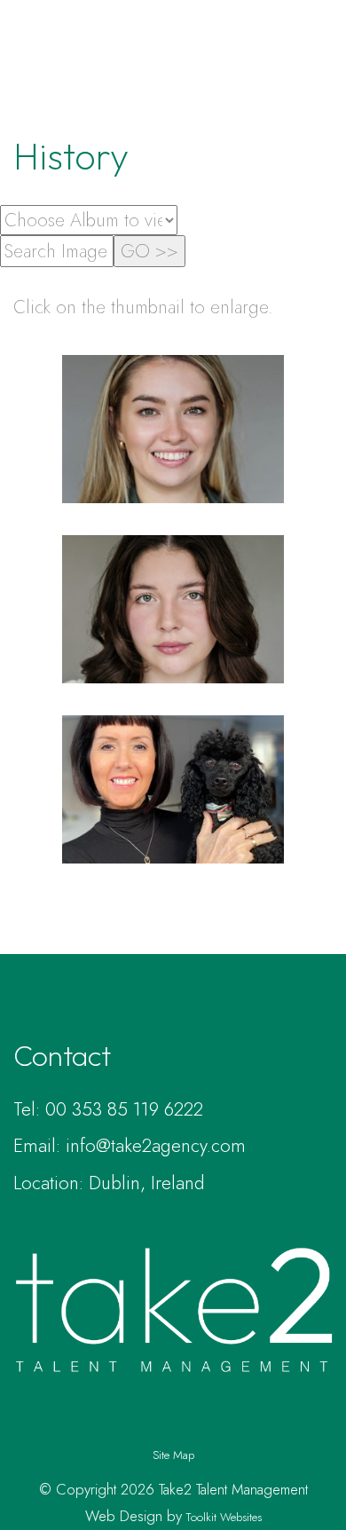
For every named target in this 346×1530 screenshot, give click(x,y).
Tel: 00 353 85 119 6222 (108, 1109)
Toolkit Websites (224, 1517)
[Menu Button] (319, 68)
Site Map (173, 1455)
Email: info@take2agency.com (129, 1145)
